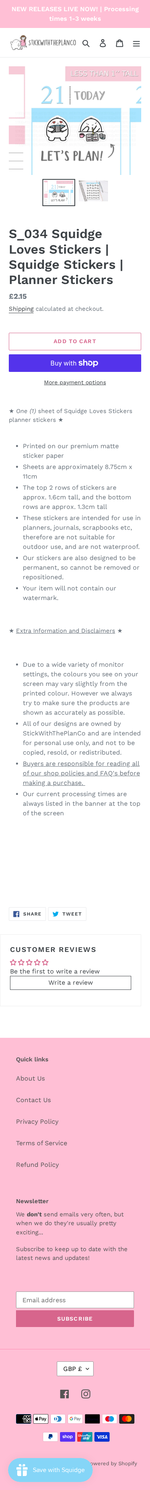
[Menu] (136, 43)
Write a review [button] (70, 982)
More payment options (75, 382)
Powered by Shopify (112, 1463)
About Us (30, 1078)
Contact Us (33, 1100)
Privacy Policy (37, 1121)
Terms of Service (41, 1143)
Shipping (21, 308)
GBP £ (72, 1369)
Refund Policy (37, 1164)
